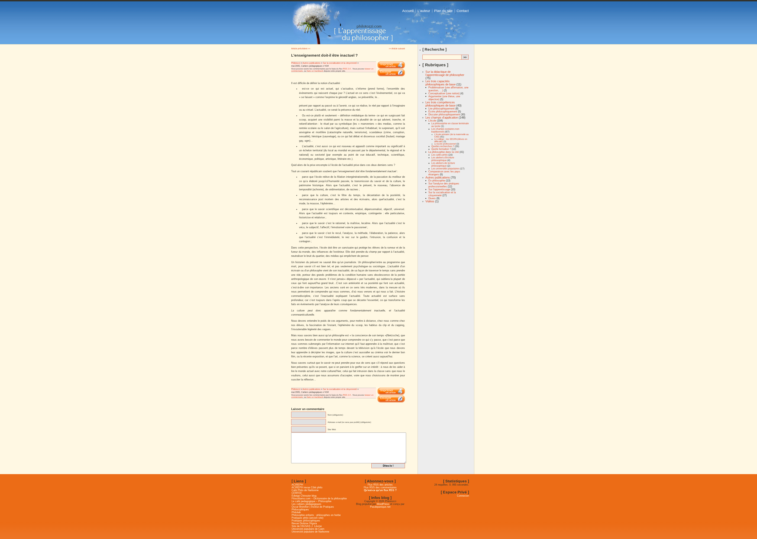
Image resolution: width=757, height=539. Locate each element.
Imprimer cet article (391, 65)
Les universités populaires (445, 168)
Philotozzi (296, 63)
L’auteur (424, 11)
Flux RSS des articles (380, 484)
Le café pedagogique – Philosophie (311, 501)
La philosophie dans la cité (443, 151)
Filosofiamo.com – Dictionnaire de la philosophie (319, 498)
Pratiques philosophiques (306, 520)
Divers (432, 198)
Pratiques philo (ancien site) (307, 518)
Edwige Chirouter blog (304, 495)
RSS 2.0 (347, 69)
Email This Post (391, 72)
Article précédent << (300, 48)
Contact (463, 11)
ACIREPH (297, 484)
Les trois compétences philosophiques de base (440, 104)
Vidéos (429, 201)
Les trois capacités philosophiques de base (440, 83)
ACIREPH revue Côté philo (307, 487)
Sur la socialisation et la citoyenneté (340, 63)
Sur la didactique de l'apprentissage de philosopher (444, 73)
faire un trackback (315, 71)
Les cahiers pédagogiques (306, 504)
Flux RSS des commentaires (380, 487)
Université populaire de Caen (308, 529)
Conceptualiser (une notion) (444, 93)
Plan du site (443, 11)
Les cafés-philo (439, 154)
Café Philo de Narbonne (305, 490)
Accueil (408, 11)
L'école (432, 120)
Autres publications (311, 63)
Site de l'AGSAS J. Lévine (307, 526)
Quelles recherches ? (442, 146)
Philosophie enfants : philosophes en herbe (316, 515)
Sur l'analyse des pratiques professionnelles (443, 185)
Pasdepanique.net (380, 506)
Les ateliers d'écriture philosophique (442, 159)
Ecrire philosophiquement (442, 111)
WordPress (383, 504)
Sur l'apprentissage (439, 189)
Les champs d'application (441, 117)
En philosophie (436, 180)
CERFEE (297, 493)
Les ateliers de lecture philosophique (443, 164)
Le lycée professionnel (445, 144)
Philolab (296, 512)
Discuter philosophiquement (444, 114)
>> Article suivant (397, 48)
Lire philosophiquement (441, 108)
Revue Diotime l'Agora (304, 523)
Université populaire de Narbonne (310, 531)
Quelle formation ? (441, 149)
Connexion (463, 495)
